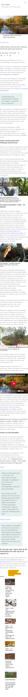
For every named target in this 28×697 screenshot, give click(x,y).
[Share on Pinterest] (7, 55)
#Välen (11, 575)
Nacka (2, 467)
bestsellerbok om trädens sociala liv (11, 409)
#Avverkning (13, 571)
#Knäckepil (13, 572)
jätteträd (16, 74)
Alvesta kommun (5, 519)
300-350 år (11, 239)
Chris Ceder (5, 4)
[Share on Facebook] (1, 55)
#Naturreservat (15, 573)
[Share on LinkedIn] (10, 55)
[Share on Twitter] (4, 55)
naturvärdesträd (5, 74)
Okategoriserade (4, 42)
